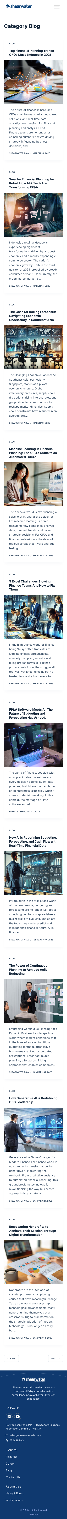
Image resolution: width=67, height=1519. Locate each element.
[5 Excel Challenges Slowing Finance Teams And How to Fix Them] (33, 617)
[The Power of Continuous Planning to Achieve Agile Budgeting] (33, 1001)
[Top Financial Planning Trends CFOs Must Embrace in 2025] (33, 82)
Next (54, 1358)
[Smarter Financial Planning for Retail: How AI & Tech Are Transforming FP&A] (33, 215)
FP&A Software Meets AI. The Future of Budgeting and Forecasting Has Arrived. (31, 713)
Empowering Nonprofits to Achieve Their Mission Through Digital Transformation (32, 1230)
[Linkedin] (9, 1416)
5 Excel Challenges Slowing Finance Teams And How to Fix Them (32, 585)
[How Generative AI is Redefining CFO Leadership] (33, 1130)
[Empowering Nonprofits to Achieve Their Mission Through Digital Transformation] (33, 1262)
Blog (12, 43)
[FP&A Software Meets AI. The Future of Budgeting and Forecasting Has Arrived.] (33, 745)
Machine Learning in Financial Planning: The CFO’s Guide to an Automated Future (33, 453)
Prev (13, 1358)
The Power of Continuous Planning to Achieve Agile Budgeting (28, 969)
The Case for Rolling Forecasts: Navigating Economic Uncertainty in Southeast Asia (32, 316)
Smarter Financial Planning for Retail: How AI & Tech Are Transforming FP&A (31, 183)
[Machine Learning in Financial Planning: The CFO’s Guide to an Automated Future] (33, 484)
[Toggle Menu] (57, 7)
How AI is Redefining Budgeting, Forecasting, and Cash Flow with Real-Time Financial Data (33, 841)
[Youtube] (17, 1416)
